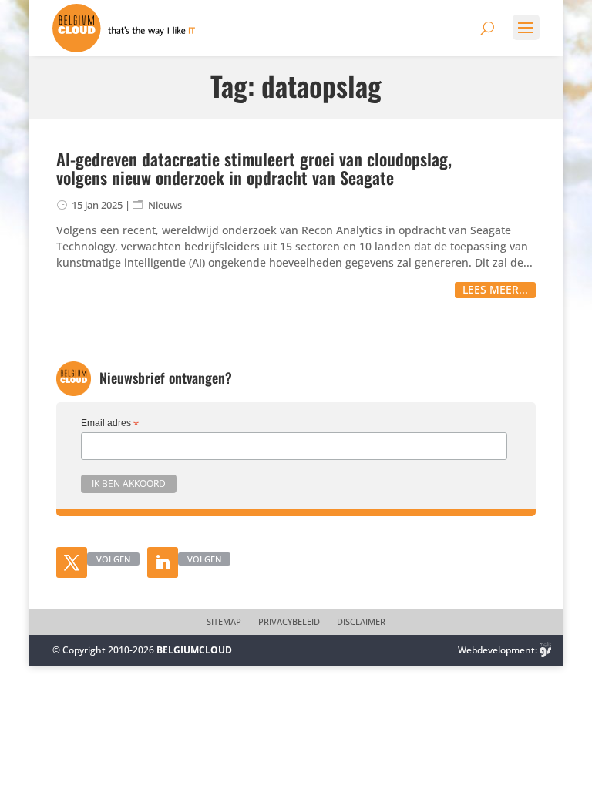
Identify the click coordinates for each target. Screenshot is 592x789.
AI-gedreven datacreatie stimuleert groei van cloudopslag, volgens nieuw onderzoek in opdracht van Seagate (254, 168)
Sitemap (224, 621)
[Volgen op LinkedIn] (162, 562)
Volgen (113, 559)
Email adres (110, 424)
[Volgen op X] (71, 562)
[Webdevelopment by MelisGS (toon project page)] (546, 649)
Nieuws (165, 205)
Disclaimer (361, 621)
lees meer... (495, 289)
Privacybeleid (289, 621)
